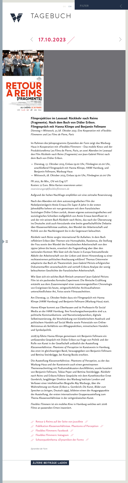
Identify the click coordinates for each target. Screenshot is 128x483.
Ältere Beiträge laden (50, 463)
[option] (64, 81)
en (69, 7)
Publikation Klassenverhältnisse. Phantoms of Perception (67, 426)
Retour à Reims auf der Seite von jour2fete (59, 421)
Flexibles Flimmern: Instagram (52, 435)
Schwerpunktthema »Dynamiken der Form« (60, 440)
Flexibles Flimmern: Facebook (52, 430)
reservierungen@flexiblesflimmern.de (50, 189)
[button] (1, 241)
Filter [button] (84, 6)
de (64, 7)
